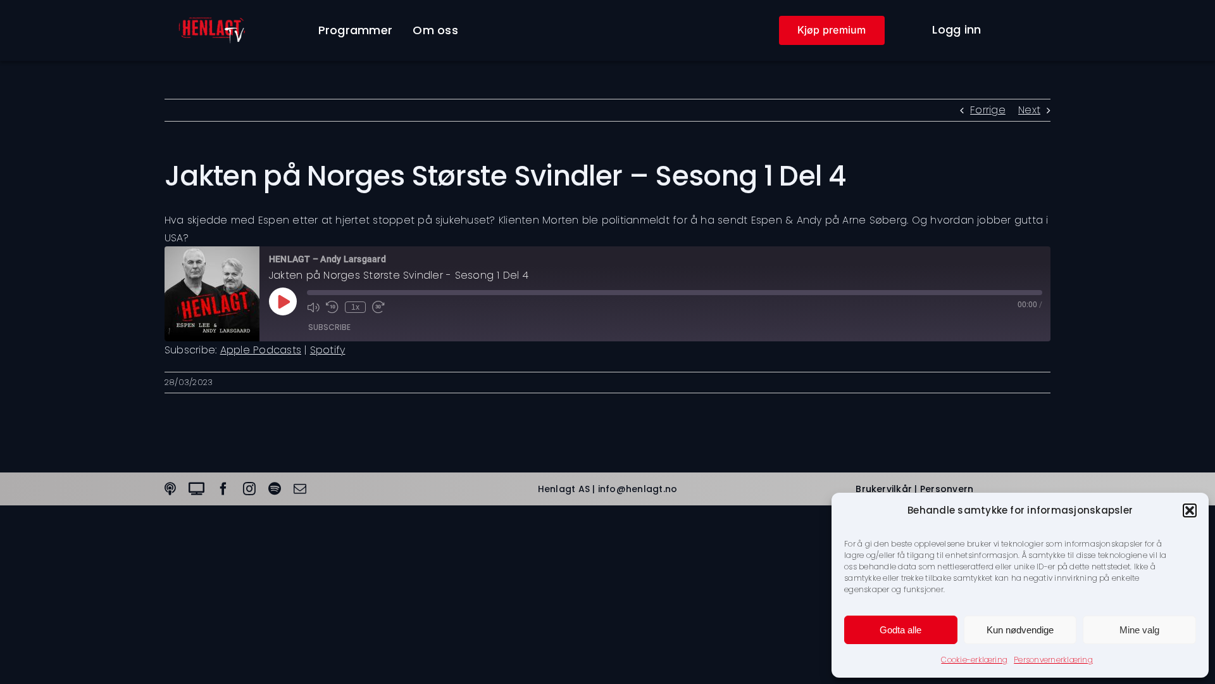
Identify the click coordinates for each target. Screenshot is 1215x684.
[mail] (300, 489)
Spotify (328, 350)
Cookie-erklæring (974, 659)
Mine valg (1139, 629)
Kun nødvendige (1020, 629)
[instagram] (249, 489)
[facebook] (223, 489)
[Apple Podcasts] (170, 489)
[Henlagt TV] (196, 489)
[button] (1189, 510)
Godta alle (900, 629)
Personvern (946, 489)
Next (1029, 110)
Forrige (988, 110)
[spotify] (274, 489)
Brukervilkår (884, 489)
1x (355, 307)
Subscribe (329, 327)
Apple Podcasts (260, 350)
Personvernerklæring (1053, 659)
